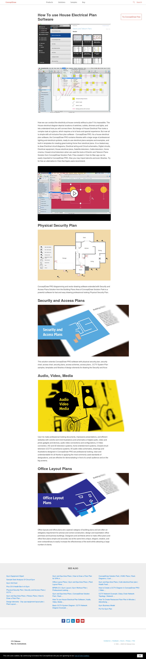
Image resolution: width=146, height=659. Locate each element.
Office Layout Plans (55, 468)
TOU (133, 641)
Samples (73, 2)
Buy (83, 2)
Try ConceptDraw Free (131, 16)
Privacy (128, 641)
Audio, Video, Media (55, 375)
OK (140, 656)
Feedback (115, 641)
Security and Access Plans (61, 300)
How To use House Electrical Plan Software (67, 17)
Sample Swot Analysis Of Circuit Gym (20, 579)
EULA (122, 641)
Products (49, 2)
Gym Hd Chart (11, 583)
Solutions (61, 2)
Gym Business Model (107, 605)
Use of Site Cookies (82, 656)
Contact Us (107, 641)
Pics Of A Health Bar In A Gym (18, 586)
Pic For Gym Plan (105, 609)
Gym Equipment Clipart (15, 576)
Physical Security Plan (57, 225)
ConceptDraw (11, 2)
